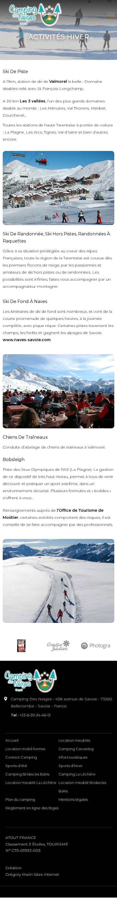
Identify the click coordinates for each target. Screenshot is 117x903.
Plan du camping (20, 799)
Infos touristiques (73, 757)
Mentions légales (73, 799)
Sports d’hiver (71, 765)
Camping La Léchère (77, 774)
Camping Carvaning (76, 749)
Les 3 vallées (32, 101)
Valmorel (57, 81)
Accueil (12, 740)
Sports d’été (16, 765)
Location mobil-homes (25, 749)
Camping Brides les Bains (27, 774)
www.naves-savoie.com (27, 339)
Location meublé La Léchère (30, 782)
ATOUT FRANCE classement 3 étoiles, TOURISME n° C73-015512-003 (36, 844)
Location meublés (74, 740)
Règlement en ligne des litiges (32, 808)
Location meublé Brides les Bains (82, 786)
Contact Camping (21, 757)
